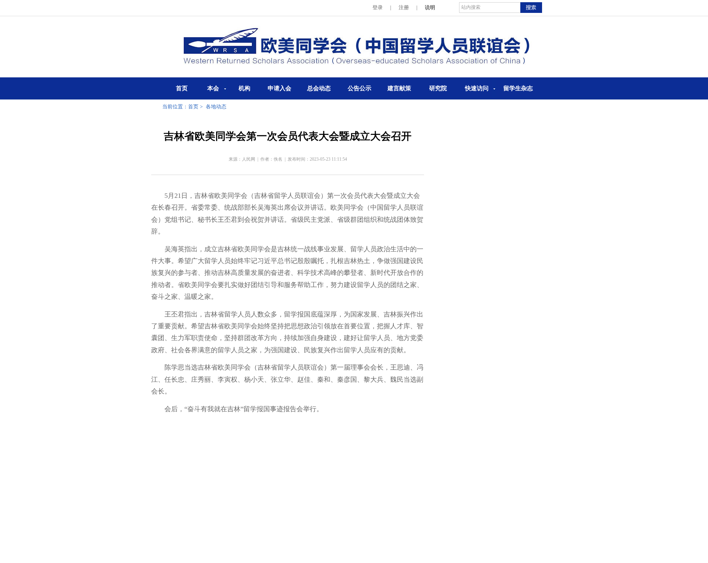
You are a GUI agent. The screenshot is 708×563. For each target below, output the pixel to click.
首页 (182, 88)
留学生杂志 (518, 88)
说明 (430, 7)
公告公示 (359, 88)
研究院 (438, 88)
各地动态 (216, 106)
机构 (244, 88)
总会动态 (319, 88)
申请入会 (279, 88)
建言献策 (399, 88)
